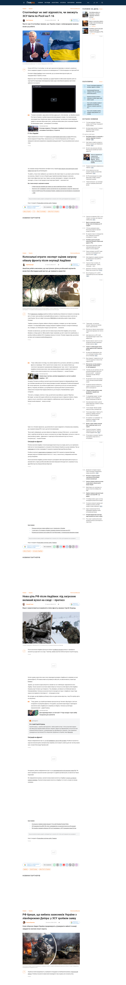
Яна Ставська (29, 20)
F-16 (34, 211)
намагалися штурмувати (45, 452)
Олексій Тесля (29, 604)
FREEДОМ (53, 318)
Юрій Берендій (29, 264)
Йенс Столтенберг (41, 211)
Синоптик (93, 26)
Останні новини (90, 119)
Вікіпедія (70, 732)
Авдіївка (25, 869)
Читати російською (75, 8)
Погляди (47, 2)
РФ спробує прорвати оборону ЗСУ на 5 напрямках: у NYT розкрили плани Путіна (54, 828)
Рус (88, 2)
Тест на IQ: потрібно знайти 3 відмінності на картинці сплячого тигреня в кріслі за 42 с (94, 105)
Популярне (70, 2)
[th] (57, 207)
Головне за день (90, 9)
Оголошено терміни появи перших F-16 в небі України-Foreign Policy (50, 824)
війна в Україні (27, 211)
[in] (76, 207)
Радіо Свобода (38, 73)
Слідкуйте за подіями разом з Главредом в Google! (33, 207)
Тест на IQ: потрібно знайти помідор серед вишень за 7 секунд (94, 112)
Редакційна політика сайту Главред (47, 203)
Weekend (79, 2)
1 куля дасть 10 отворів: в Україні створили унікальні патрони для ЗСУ (51, 530)
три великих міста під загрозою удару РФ (64, 770)
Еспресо (30, 681)
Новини (40, 2)
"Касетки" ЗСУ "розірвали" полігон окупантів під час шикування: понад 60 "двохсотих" (55, 188)
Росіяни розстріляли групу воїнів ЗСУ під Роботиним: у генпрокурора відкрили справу (55, 532)
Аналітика (55, 2)
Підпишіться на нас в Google (76, 20)
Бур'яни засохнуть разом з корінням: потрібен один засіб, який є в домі (94, 98)
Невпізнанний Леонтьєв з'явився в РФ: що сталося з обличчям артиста (94, 92)
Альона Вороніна (30, 922)
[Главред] (31, 3)
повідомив (31, 449)
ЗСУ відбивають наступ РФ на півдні (56, 740)
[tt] (70, 207)
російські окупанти (58, 649)
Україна (93, 33)
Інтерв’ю (63, 2)
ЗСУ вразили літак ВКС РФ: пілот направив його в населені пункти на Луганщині (54, 826)
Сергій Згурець (33, 869)
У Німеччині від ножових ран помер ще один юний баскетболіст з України (52, 186)
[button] (24, 2)
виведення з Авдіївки (37, 314)
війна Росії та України (53, 211)
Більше (101, 8)
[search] (102, 2)
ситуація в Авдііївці (37, 551)
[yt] (64, 207)
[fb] (67, 207)
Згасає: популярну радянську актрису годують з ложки (94, 86)
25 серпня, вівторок (88, 134)
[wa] (54, 207)
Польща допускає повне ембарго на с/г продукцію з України (48, 528)
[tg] (60, 207)
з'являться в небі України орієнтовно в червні (58, 136)
